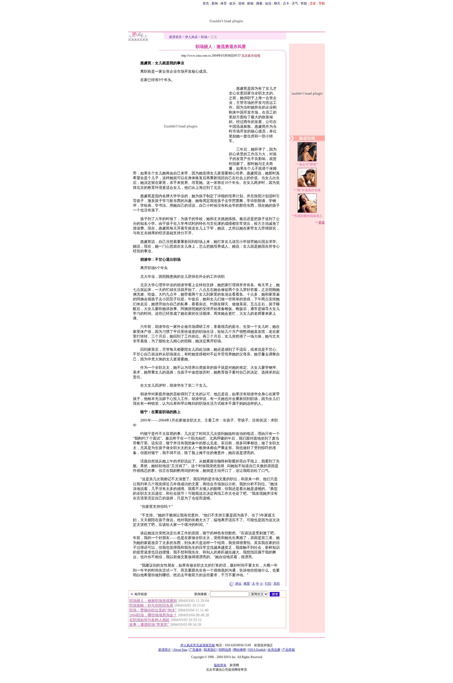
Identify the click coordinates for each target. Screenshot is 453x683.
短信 (268, 3)
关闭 (276, 583)
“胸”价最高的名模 (308, 190)
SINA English (257, 650)
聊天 (277, 3)
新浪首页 (175, 37)
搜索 (259, 3)
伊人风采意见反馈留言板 (197, 645)
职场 (204, 37)
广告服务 (195, 650)
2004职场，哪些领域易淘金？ (153, 615)
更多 (322, 222)
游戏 (241, 3)
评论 (238, 583)
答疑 (304, 3)
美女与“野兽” (308, 164)
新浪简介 (164, 650)
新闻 (215, 3)
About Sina (180, 650)
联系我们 (210, 650)
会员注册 (274, 650)
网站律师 (239, 650)
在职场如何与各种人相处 (149, 620)
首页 (206, 3)
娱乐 (232, 3)
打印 (268, 583)
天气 (295, 3)
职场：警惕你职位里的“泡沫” (152, 610)
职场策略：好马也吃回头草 (151, 605)
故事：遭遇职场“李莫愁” (149, 625)
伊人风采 (191, 37)
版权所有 (220, 665)
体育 (223, 3)
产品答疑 (288, 650)
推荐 (247, 583)
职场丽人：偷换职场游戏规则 (153, 601)
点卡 (286, 3)
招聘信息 (225, 650)
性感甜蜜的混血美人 (308, 216)
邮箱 (250, 3)
